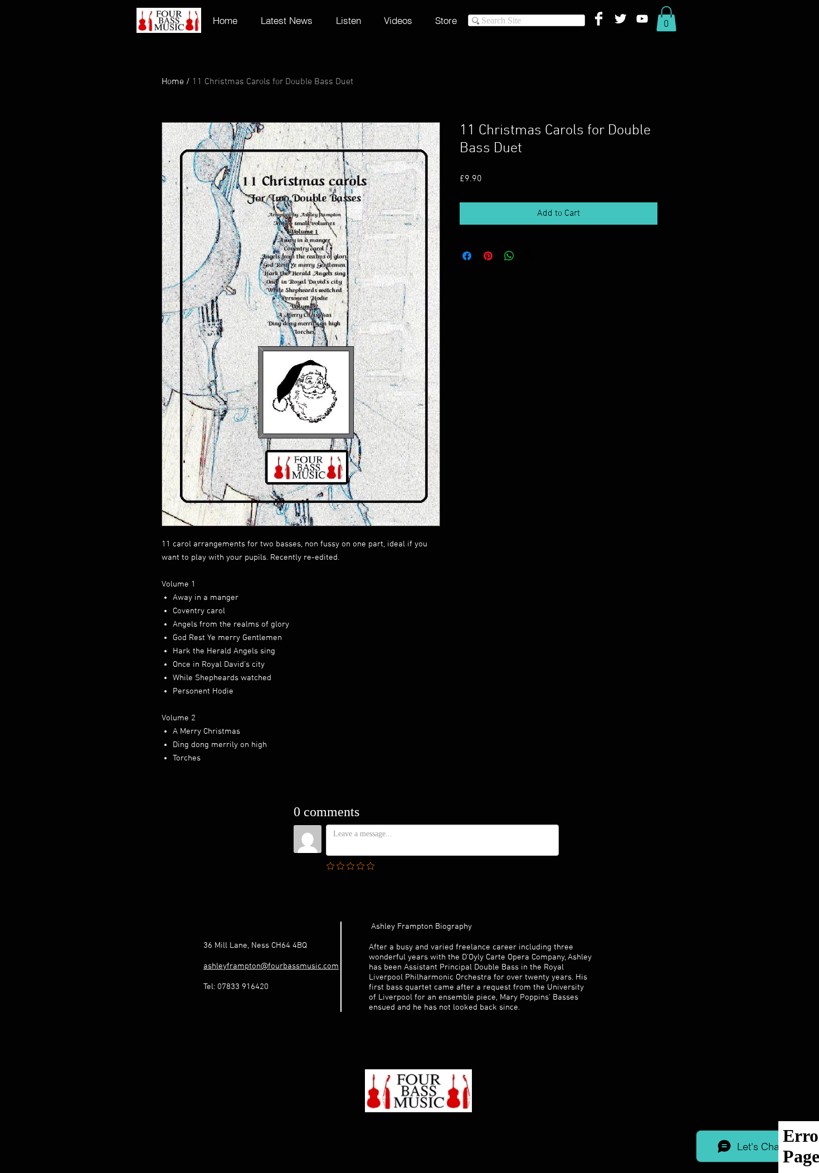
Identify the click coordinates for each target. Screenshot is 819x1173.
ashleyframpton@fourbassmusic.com (271, 966)
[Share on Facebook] (467, 256)
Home (173, 82)
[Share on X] (530, 256)
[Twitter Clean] (620, 19)
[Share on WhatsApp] (509, 256)
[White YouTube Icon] (642, 19)
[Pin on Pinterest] (488, 256)
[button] (666, 18)
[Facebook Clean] (599, 19)
